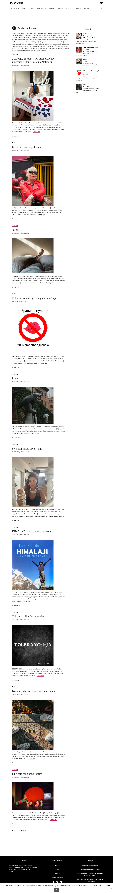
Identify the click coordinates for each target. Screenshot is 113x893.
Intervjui (78, 8)
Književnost (17, 605)
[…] (87, 43)
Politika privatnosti (57, 877)
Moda (23, 8)
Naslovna (15, 54)
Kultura (51, 8)
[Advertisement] (56, 16)
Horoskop (60, 8)
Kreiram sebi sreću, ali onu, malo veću (33, 690)
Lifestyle (31, 8)
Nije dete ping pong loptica (27, 773)
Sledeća (24, 831)
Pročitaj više (36, 131)
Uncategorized (17, 438)
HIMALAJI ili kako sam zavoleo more (33, 531)
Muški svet (69, 8)
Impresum (57, 869)
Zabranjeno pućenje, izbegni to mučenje (34, 298)
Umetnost (16, 136)
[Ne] (111, 888)
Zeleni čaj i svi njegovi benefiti (90, 865)
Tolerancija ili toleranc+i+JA (28, 616)
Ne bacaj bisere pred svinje (27, 448)
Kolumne (86, 8)
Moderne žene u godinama (27, 146)
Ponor (15, 378)
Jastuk (15, 229)
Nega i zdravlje (41, 8)
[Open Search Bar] (102, 8)
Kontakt (57, 865)
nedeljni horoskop (95, 869)
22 (20, 831)
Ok (57, 890)
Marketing (57, 873)
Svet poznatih (15, 8)
